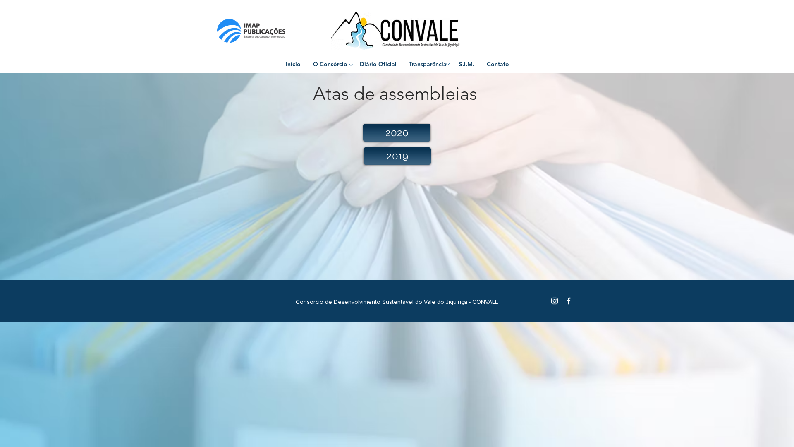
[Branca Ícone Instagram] (554, 300)
